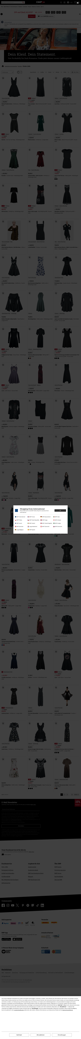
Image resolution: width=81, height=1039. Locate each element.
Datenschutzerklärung (67, 1010)
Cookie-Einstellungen (19, 1010)
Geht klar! (19, 1035)
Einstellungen (62, 1035)
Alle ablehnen (40, 1035)
